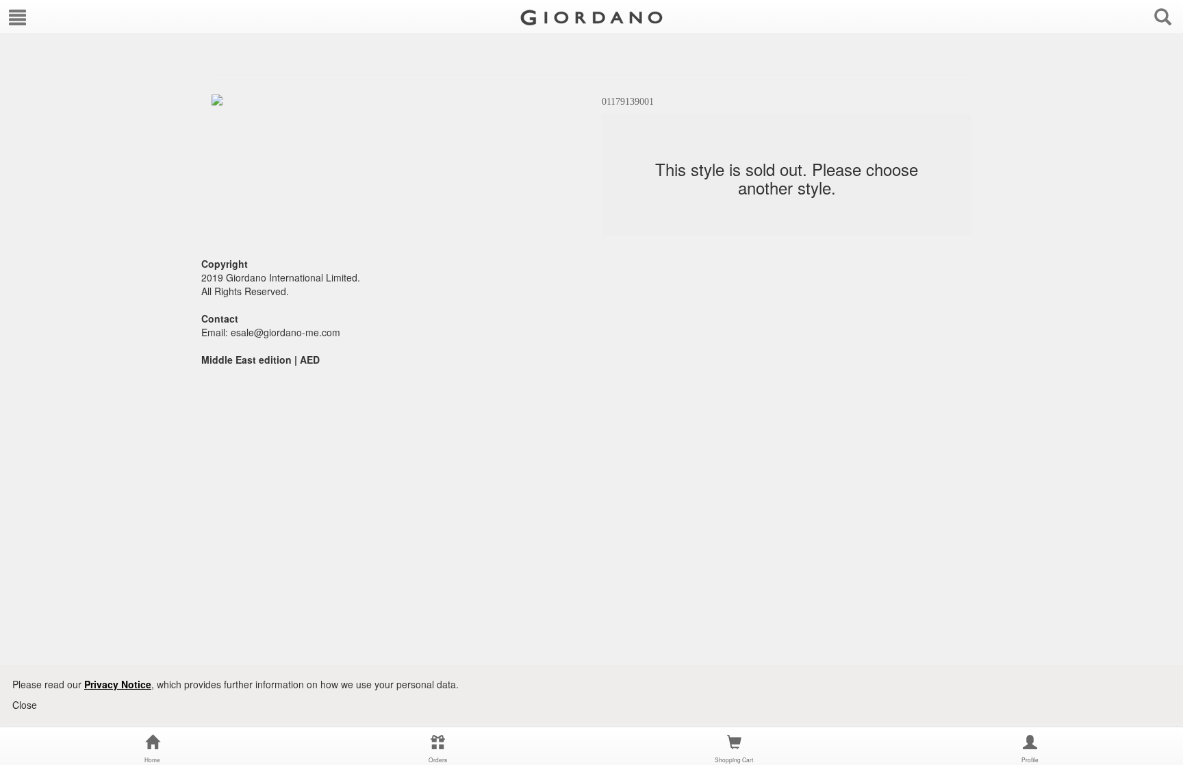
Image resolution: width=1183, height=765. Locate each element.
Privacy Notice (117, 684)
